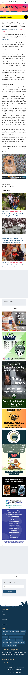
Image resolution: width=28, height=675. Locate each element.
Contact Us (4, 624)
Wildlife (14, 645)
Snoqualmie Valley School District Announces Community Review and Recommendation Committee (13, 240)
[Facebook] (5, 187)
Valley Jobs (4, 619)
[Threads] (3, 187)
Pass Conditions (18, 636)
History (17, 634)
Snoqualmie (5, 642)
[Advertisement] (14, 284)
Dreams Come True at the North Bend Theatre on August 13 (13, 266)
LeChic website (5, 39)
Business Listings (6, 622)
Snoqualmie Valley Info (16, 211)
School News (19, 639)
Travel (3, 645)
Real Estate (4, 639)
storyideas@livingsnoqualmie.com (10, 661)
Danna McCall (15, 29)
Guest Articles (11, 634)
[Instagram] (8, 187)
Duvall (17, 631)
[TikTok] (10, 187)
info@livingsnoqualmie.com (8, 659)
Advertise (4, 616)
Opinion (11, 636)
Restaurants (12, 639)
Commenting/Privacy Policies (14, 669)
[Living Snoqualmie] (14, 7)
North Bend (4, 636)
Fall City (4, 634)
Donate (3, 614)
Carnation (12, 631)
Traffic (22, 642)
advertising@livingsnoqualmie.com (10, 662)
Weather (4, 612)
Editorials (23, 631)
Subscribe (9, 591)
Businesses (5, 631)
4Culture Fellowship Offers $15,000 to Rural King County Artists (13, 215)
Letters (22, 634)
